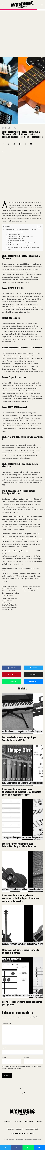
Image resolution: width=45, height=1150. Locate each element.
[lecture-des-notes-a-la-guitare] (22, 977)
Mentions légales (18, 1133)
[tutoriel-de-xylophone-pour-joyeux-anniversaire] (22, 765)
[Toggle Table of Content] (38, 227)
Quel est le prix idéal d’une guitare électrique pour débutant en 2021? (31, 589)
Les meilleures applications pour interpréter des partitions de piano (19, 845)
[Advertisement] (22, 33)
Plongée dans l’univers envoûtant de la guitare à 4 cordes (20, 951)
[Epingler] (14, 144)
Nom (4, 1048)
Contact (30, 1133)
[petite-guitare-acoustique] (22, 871)
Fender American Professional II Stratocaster (20, 236)
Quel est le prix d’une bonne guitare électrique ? (21, 243)
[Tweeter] (8, 144)
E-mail (4, 1057)
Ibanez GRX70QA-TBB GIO (15, 232)
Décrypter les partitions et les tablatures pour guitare (22, 1003)
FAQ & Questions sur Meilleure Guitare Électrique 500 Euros (23, 248)
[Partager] (3, 144)
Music (15, 128)
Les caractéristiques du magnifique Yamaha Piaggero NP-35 (19, 738)
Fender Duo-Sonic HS (14, 234)
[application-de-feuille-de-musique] (22, 819)
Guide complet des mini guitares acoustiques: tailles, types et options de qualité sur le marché (21, 898)
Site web (26, 1057)
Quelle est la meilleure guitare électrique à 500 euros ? (21, 230)
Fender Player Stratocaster (15, 238)
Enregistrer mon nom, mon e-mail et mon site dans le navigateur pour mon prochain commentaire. (21, 1067)
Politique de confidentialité (27, 1129)
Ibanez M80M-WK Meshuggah (16, 240)
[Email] (20, 144)
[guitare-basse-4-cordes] (22, 925)
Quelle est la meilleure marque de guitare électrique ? (23, 245)
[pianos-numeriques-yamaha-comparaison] (22, 713)
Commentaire (6, 1023)
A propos (10, 1129)
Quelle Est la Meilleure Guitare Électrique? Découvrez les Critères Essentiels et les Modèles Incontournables (10, 591)
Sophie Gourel (8, 128)
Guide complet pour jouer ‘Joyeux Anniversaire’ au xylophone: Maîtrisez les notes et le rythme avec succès (21, 792)
